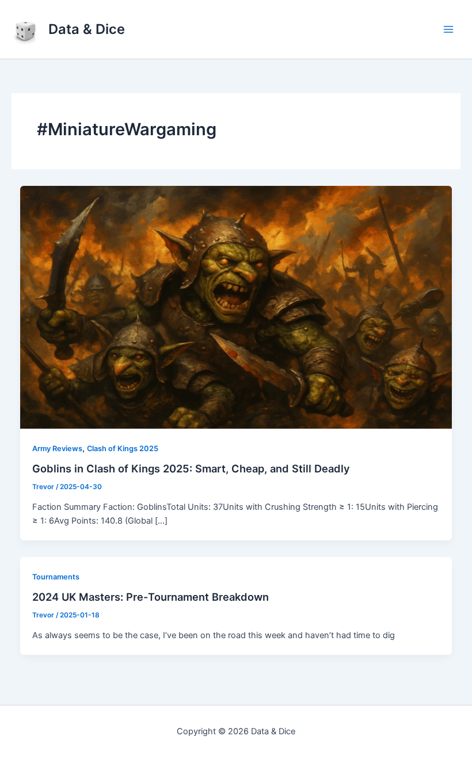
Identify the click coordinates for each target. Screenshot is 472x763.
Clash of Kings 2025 (122, 448)
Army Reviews (57, 448)
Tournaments (55, 577)
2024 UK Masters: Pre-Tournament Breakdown (150, 596)
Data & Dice (86, 29)
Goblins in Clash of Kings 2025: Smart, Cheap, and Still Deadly (191, 468)
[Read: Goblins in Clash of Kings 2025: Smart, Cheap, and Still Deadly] (236, 307)
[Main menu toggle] (448, 29)
